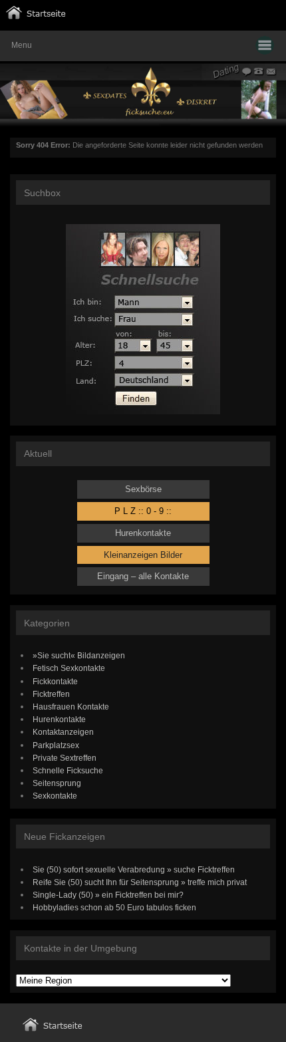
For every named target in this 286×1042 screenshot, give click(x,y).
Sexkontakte (55, 795)
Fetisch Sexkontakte (69, 668)
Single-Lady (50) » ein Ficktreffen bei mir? (108, 894)
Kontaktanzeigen (63, 731)
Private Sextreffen (64, 757)
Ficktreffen (51, 694)
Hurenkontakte (143, 533)
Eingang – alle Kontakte (143, 576)
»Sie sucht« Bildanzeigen (79, 655)
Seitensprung (57, 783)
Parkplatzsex (56, 745)
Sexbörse (143, 489)
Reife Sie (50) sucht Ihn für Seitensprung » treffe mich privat (140, 882)
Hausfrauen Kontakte (71, 706)
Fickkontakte (55, 681)
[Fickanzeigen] (36, 16)
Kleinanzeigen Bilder (143, 555)
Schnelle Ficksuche (68, 770)
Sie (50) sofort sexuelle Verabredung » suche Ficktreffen (134, 869)
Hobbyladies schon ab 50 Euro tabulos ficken (114, 907)
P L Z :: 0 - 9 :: (143, 511)
